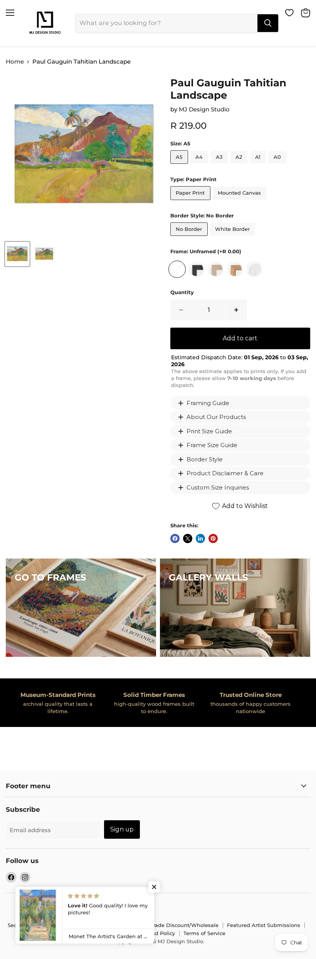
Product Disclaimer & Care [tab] (225, 473)
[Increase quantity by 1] (236, 310)
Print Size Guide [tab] (209, 431)
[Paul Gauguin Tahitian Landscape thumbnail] (17, 254)
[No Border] (190, 237)
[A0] (278, 165)
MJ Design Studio (204, 109)
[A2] (240, 165)
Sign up (122, 829)
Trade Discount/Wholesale (184, 925)
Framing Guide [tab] (208, 403)
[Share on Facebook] (175, 538)
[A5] (180, 165)
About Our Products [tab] (216, 417)
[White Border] (233, 237)
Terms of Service (204, 933)
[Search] (267, 23)
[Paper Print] (191, 201)
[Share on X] (187, 538)
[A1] (259, 165)
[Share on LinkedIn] (200, 538)
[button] (154, 887)
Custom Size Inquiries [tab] (218, 487)
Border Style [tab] (205, 459)
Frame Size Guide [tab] (212, 445)
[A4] (200, 165)
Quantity (182, 292)
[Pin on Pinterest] (213, 538)
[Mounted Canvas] (240, 201)
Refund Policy (157, 933)
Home (15, 61)
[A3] (220, 165)
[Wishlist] (289, 13)
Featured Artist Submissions (263, 925)
